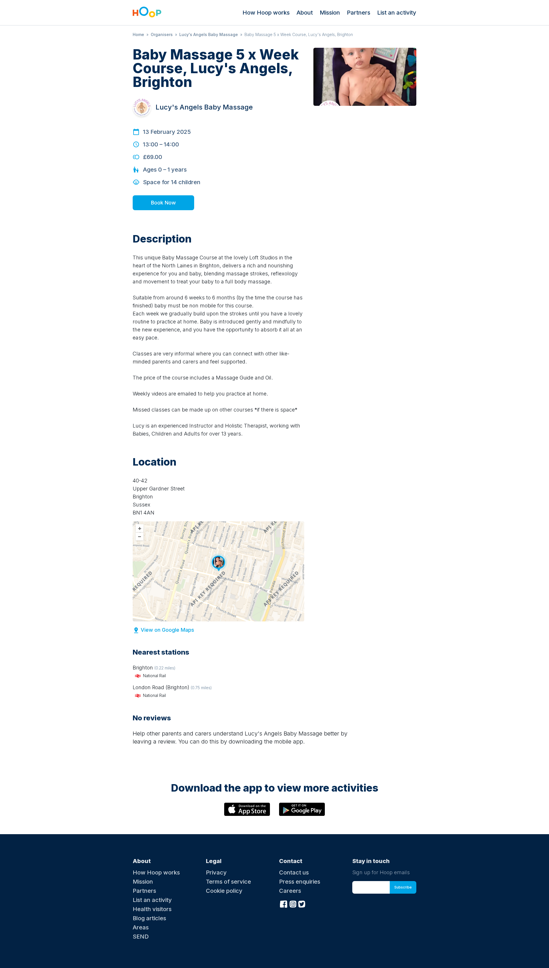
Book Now (163, 203)
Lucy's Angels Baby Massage (208, 34)
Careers (290, 890)
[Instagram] (292, 903)
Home (138, 34)
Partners (358, 12)
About (305, 12)
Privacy (216, 872)
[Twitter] (302, 903)
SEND (141, 936)
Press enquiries (299, 881)
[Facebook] (283, 903)
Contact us (294, 872)
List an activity (396, 12)
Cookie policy (224, 890)
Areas (141, 927)
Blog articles (149, 918)
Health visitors (152, 909)
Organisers (162, 34)
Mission (330, 12)
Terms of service (228, 881)
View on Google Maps (167, 630)
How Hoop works (266, 12)
